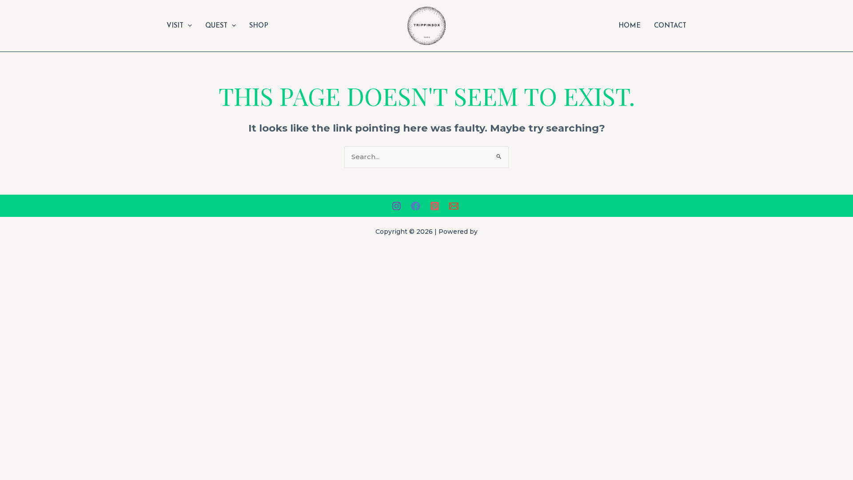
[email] (455, 206)
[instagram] (398, 206)
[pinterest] (436, 206)
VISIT (175, 26)
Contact (670, 26)
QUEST (216, 26)
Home (629, 26)
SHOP (258, 26)
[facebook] (417, 206)
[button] (187, 26)
